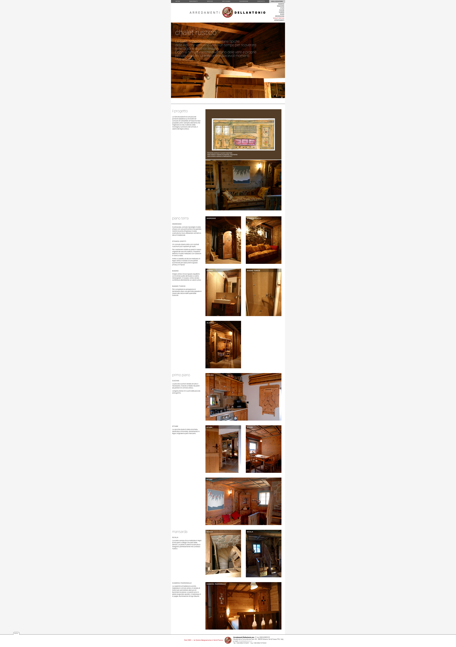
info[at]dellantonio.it (245, 641)
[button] (277, 1)
